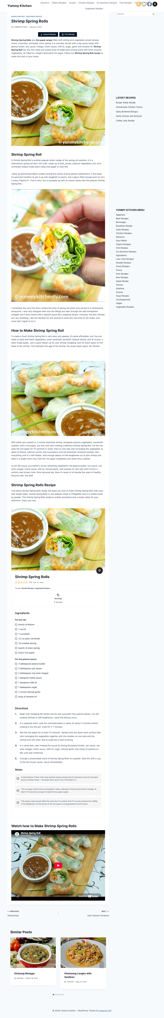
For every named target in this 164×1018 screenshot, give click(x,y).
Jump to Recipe (49, 34)
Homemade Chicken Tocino (129, 107)
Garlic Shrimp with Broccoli (129, 116)
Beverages (121, 222)
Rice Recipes (122, 277)
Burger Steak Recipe (126, 102)
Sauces (119, 285)
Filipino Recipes (59, 3)
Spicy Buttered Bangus (127, 111)
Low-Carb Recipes (125, 259)
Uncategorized (123, 299)
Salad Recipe (122, 281)
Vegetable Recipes (94, 8)
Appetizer (120, 215)
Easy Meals (121, 240)
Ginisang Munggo (24, 973)
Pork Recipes (126, 3)
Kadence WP (105, 1010)
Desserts (45, 3)
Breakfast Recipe (124, 226)
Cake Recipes (122, 229)
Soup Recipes (122, 296)
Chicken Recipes (86, 3)
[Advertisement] (47, 65)
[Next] (102, 965)
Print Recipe (69, 34)
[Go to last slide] (14, 965)
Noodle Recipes (18, 16)
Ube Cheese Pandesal (98, 913)
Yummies (20, 978)
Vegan (119, 303)
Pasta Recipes (123, 266)
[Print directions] (99, 570)
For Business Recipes (107, 3)
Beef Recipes (122, 218)
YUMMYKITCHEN (20, 27)
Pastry (119, 270)
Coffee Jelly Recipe (125, 120)
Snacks (72, 3)
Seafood (120, 288)
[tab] (53, 994)
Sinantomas (13, 913)
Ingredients (121, 255)
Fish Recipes (122, 248)
